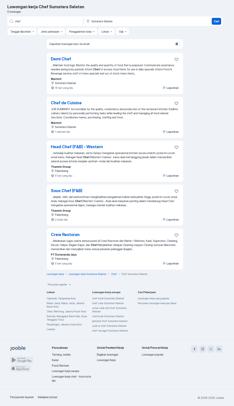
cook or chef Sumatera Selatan (109, 325)
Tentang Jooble (61, 354)
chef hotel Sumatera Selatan (108, 298)
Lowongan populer (153, 354)
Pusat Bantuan (60, 365)
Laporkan (173, 88)
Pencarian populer (57, 284)
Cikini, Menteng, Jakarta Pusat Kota (66, 311)
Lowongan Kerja (106, 360)
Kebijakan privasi (47, 397)
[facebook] (194, 349)
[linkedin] (219, 349)
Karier (55, 360)
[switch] (177, 44)
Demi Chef (61, 58)
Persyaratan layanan (22, 397)
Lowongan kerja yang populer (153, 298)
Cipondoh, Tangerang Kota (61, 298)
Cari (216, 21)
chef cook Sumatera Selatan (108, 303)
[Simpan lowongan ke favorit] (176, 59)
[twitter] (210, 349)
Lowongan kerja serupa (65, 371)
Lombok (51, 329)
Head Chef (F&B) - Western (77, 146)
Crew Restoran (65, 234)
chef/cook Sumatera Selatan (108, 316)
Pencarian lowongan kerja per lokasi (157, 303)
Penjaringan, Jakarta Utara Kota (64, 324)
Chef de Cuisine (66, 102)
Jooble (220, 397)
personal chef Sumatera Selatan (110, 321)
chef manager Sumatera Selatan (110, 330)
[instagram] (202, 349)
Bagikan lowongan (107, 354)
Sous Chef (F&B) (66, 190)
